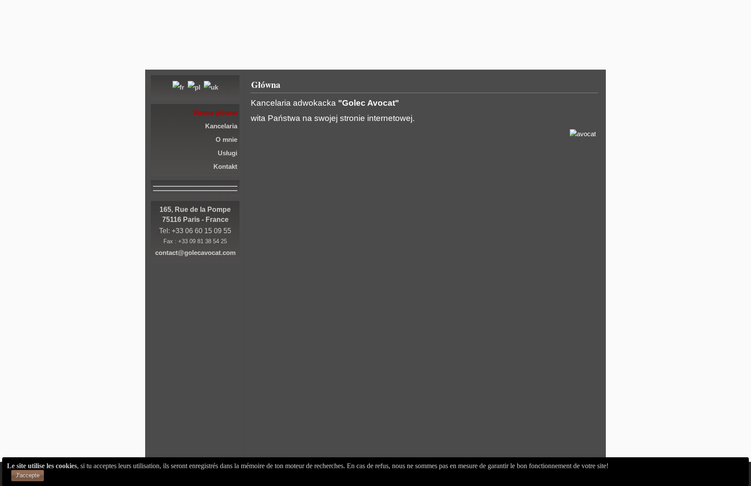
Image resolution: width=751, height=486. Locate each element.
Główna (265, 84)
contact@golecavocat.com (195, 252)
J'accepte (28, 475)
